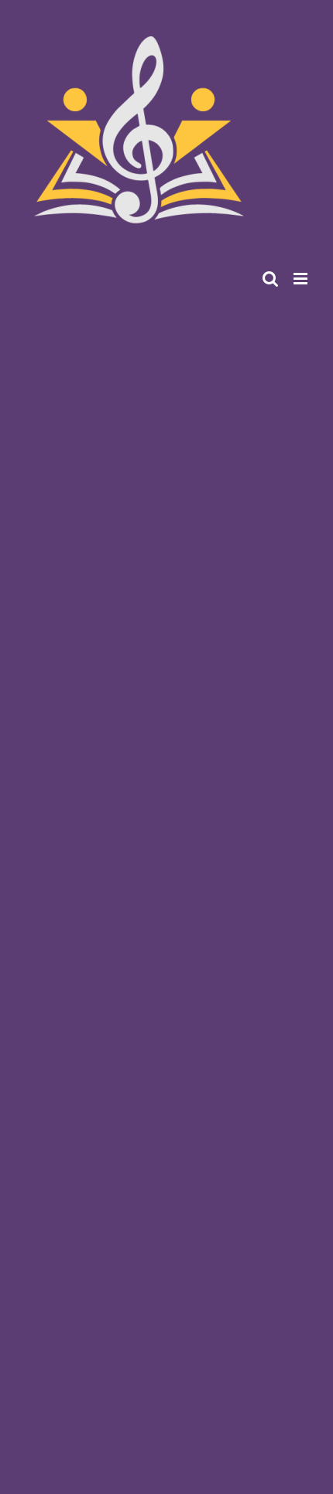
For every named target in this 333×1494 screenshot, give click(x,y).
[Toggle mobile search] (270, 279)
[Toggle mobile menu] (302, 279)
